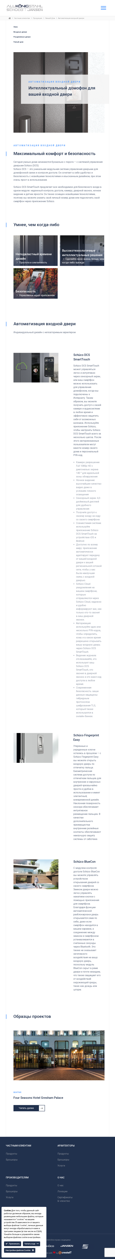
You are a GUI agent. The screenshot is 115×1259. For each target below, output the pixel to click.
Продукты (11, 1153)
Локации (62, 1191)
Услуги (61, 1165)
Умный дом (18, 42)
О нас (60, 1185)
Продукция (37, 18)
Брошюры (12, 1159)
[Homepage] (10, 18)
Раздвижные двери (22, 37)
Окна (15, 27)
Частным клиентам (22, 18)
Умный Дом (50, 18)
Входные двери (20, 32)
